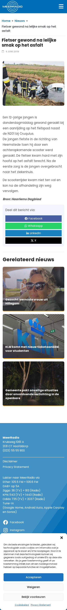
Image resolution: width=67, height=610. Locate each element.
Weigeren (33, 587)
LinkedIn (35, 233)
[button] (61, 537)
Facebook (35, 218)
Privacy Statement (41, 604)
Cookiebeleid (22, 604)
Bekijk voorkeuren (33, 597)
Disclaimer (10, 461)
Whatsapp (35, 226)
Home (6, 21)
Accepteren (33, 577)
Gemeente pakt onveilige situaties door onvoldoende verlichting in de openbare (32, 394)
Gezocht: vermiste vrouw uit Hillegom (26, 302)
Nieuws (20, 21)
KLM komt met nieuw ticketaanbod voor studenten (32, 349)
